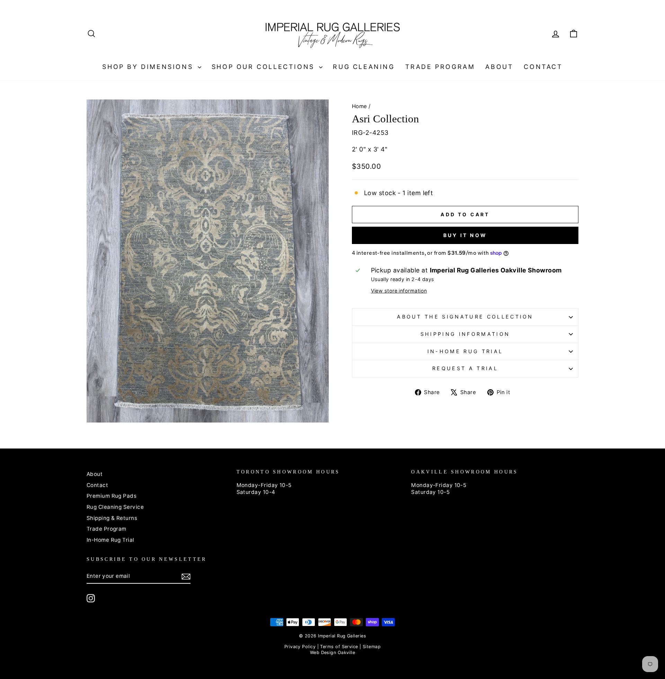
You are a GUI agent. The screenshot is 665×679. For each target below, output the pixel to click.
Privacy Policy (300, 646)
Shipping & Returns (112, 518)
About (499, 66)
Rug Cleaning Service (115, 507)
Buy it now (465, 235)
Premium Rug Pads (111, 496)
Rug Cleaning (363, 66)
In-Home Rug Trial (465, 351)
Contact (543, 66)
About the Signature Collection (465, 317)
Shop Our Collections (265, 66)
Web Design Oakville (332, 652)
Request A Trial (465, 368)
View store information (399, 291)
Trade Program (440, 66)
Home (359, 106)
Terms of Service (339, 646)
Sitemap (372, 646)
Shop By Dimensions (149, 66)
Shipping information (465, 334)
